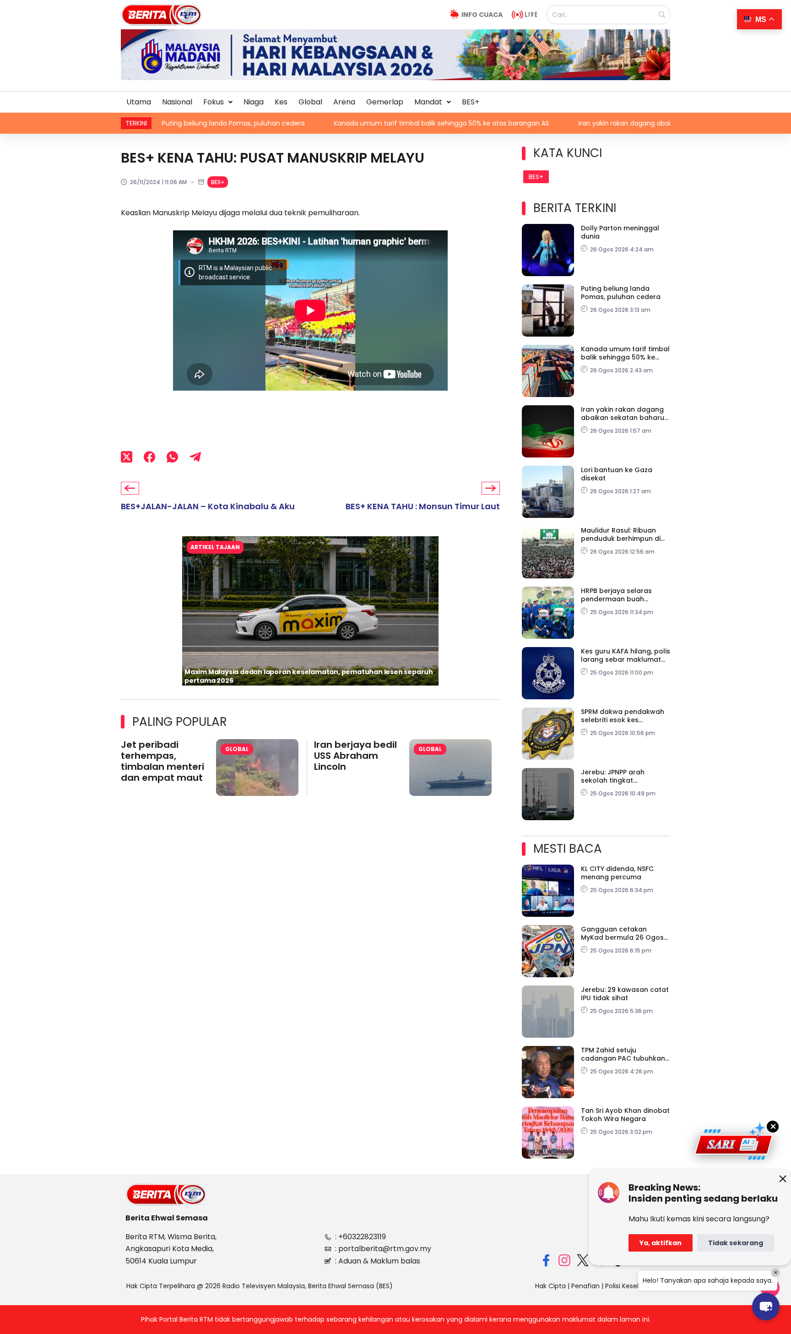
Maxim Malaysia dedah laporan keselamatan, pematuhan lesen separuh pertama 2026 (308, 676)
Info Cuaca (482, 14)
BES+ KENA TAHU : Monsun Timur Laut (423, 506)
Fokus (213, 102)
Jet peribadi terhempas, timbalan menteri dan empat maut (162, 761)
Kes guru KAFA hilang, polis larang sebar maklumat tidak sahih (625, 655)
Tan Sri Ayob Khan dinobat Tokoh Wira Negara (625, 1114)
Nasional (177, 102)
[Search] (662, 14)
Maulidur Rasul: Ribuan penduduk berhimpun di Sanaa (621, 534)
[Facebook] (149, 456)
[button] (218, 102)
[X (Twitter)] (126, 456)
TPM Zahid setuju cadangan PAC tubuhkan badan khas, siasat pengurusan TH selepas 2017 (623, 1054)
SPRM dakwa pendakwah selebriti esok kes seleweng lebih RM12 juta (622, 716)
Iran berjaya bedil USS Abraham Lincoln (355, 755)
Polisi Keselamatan (635, 1285)
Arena (344, 102)
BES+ (470, 102)
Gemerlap (384, 102)
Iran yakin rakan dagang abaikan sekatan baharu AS (585, 123)
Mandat (428, 102)
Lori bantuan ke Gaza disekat (616, 474)
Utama (138, 102)
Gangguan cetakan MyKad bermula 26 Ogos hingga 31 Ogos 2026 (622, 933)
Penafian (585, 1285)
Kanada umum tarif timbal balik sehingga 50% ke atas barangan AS (366, 123)
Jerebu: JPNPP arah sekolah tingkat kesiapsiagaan (613, 776)
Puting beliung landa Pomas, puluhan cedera (158, 123)
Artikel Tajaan (215, 547)
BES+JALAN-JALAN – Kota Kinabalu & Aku (208, 506)
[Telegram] (195, 456)
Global (310, 102)
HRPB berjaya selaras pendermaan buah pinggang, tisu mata (616, 595)
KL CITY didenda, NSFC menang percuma (617, 873)
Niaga (254, 102)
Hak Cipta (550, 1285)
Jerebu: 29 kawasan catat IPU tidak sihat (625, 994)
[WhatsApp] (172, 456)
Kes (281, 102)
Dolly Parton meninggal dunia (620, 232)
